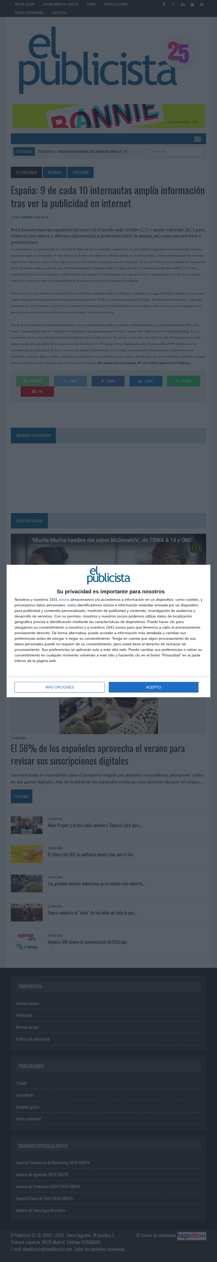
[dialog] (108, 631)
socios (64, 599)
